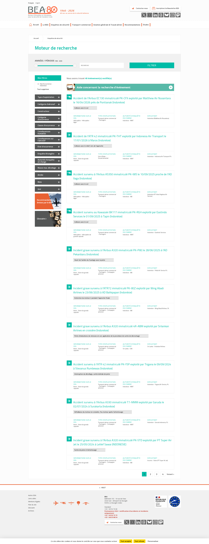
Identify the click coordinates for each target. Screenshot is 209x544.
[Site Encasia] (175, 507)
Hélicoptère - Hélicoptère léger (81, 121)
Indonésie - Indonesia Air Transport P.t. (159, 156)
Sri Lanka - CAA (127, 349)
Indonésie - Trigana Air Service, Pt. (158, 384)
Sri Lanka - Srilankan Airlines (156, 346)
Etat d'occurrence (45, 146)
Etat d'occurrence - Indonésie (46, 84)
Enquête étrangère (46, 154)
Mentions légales (34, 501)
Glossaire (41, 218)
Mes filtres (42, 78)
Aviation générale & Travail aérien (107, 24)
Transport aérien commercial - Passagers (107, 119)
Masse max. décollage (47, 168)
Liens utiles (32, 498)
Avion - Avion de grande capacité (80, 159)
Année (40, 175)
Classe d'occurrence (46, 125)
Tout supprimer (43, 89)
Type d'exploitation (46, 97)
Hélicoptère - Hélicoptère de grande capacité (82, 235)
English (38, 3)
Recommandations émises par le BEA (45, 201)
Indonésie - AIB (127, 196)
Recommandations (132, 24)
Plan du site (32, 505)
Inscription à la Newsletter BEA (167, 8)
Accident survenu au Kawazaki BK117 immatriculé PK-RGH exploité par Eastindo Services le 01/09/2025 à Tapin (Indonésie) (120, 214)
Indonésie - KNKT (128, 120)
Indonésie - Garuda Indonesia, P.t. (157, 422)
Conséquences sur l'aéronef (46, 139)
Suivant (170, 474)
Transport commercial (81, 24)
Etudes (146, 24)
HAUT (103, 487)
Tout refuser (139, 541)
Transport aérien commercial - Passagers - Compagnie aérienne (107, 272)
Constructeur (43, 111)
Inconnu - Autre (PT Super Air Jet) (157, 460)
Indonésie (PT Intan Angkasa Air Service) (157, 195)
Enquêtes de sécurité (60, 24)
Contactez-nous (142, 8)
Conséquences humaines (44, 132)
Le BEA (45, 24)
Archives (31, 511)
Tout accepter (126, 541)
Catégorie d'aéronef (46, 104)
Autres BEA (32, 495)
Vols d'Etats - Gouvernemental (103, 157)
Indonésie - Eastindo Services (156, 232)
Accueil (36, 24)
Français (31, 3)
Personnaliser (153, 541)
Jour (39, 189)
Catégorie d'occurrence (43, 118)
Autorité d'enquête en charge (46, 161)
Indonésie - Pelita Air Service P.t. (157, 270)
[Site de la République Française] (161, 507)
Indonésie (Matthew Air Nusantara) (158, 118)
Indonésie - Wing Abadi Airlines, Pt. (158, 308)
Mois (40, 182)
